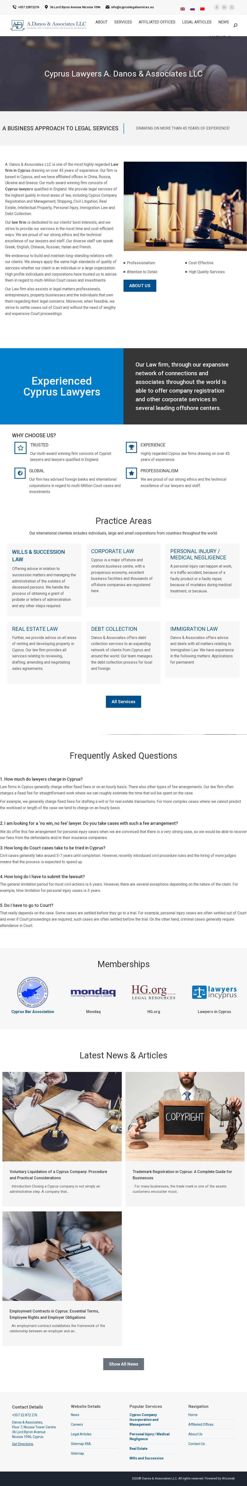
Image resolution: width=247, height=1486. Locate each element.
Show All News (123, 1364)
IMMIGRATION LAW (194, 629)
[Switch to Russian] (192, 7)
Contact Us (196, 1444)
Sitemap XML (81, 1444)
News (75, 1415)
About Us (195, 1434)
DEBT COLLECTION (114, 629)
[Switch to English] (182, 7)
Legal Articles (81, 1434)
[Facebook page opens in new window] (217, 7)
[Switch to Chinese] (202, 7)
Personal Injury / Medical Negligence (150, 1436)
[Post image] (62, 1116)
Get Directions (22, 1444)
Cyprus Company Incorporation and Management (144, 1419)
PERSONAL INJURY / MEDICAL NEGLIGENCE (198, 554)
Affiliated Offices (200, 1424)
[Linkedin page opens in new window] (224, 7)
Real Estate (138, 1449)
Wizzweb (228, 1478)
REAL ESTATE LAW (35, 629)
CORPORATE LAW (112, 551)
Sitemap (77, 1453)
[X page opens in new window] (232, 7)
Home (193, 1415)
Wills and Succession (147, 1458)
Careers (77, 1424)
